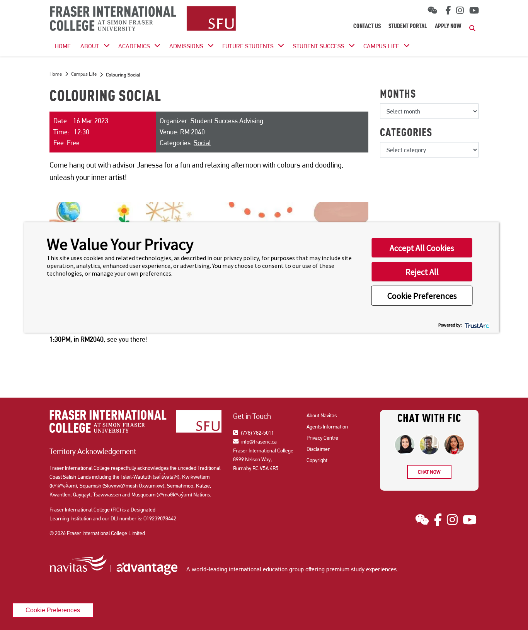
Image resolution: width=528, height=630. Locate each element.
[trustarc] (476, 324)
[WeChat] (432, 10)
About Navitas (322, 415)
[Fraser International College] (143, 19)
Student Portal (407, 27)
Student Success (318, 46)
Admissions (186, 46)
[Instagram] (460, 10)
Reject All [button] (422, 271)
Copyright (317, 460)
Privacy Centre (322, 438)
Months (398, 95)
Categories (406, 133)
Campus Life (381, 46)
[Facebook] (447, 10)
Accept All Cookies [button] (422, 247)
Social (202, 143)
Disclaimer (318, 449)
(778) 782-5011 (257, 433)
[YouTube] (474, 10)
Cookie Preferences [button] (422, 295)
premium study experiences (361, 569)
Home (55, 74)
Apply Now (448, 27)
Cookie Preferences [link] (53, 609)
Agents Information (327, 426)
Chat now (429, 472)
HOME (63, 46)
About (89, 46)
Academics (134, 46)
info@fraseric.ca (258, 442)
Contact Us (367, 27)
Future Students (248, 46)
